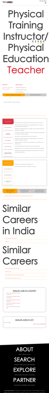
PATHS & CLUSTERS (18, 374)
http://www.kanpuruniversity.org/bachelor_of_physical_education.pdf (18, 195)
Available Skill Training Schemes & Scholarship (39, 191)
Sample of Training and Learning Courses (9, 191)
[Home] (7, 2)
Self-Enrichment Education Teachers (12, 268)
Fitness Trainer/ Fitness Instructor (11, 238)
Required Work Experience (35, 94)
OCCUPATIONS (32, 374)
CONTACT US (24, 354)
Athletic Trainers (8, 271)
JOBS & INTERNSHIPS (31, 364)
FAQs (29, 354)
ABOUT (20, 354)
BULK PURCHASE (17, 385)
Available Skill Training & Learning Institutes (24, 191)
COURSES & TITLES (22, 364)
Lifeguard (7, 241)
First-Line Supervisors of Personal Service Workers (14, 274)
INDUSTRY (33, 385)
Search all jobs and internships (39, 324)
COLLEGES (16, 364)
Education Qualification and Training (13, 94)
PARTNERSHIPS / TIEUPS (25, 385)
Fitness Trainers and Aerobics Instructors (13, 278)
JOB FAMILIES (25, 374)
